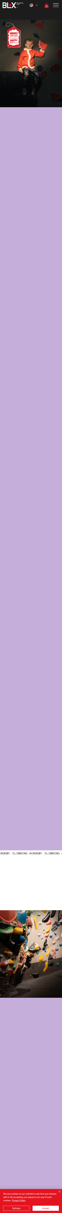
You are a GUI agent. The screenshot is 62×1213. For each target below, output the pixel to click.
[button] (46, 5)
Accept (45, 1208)
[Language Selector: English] (33, 5)
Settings (16, 1208)
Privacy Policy (19, 1200)
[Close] (57, 1193)
